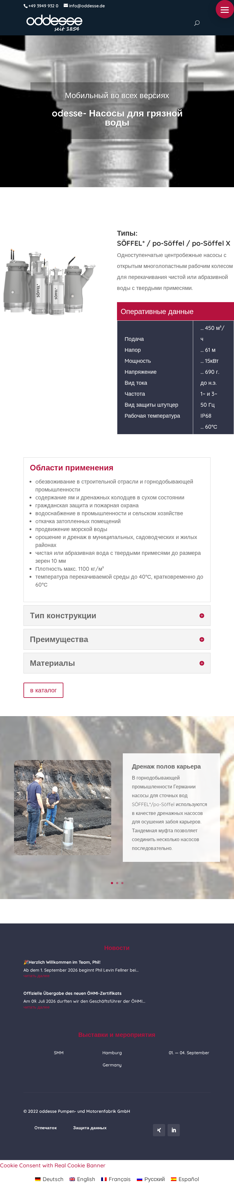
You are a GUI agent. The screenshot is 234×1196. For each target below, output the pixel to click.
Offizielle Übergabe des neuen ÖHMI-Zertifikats (72, 993)
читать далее (36, 975)
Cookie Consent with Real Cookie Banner (52, 1165)
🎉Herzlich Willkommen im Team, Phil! (62, 962)
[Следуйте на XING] (159, 1130)
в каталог (43, 690)
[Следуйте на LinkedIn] (174, 1130)
